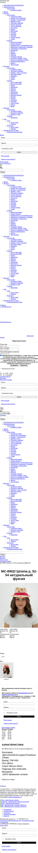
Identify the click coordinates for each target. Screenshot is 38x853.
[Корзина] (1, 168)
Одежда (9, 40)
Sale (5, 119)
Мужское (6, 108)
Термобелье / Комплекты (19, 48)
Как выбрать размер (8, 727)
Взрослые (10, 125)
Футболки (14, 100)
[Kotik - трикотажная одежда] (9, 803)
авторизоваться (24, 693)
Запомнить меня (7, 148)
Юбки (12, 106)
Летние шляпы (15, 37)
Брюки (13, 52)
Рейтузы (13, 55)
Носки (13, 79)
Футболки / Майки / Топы (19, 58)
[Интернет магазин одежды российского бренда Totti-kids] (14, 801)
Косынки (13, 34)
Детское (6, 13)
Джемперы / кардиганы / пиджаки (21, 47)
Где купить (7, 813)
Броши (13, 29)
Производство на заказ (11, 130)
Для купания (15, 64)
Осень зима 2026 (16, 82)
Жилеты (13, 97)
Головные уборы (16, 10)
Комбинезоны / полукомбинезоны (22, 45)
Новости (6, 816)
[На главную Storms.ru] (5, 163)
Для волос (14, 28)
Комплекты (14, 93)
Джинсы (13, 53)
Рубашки (13, 101)
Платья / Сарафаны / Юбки (19, 60)
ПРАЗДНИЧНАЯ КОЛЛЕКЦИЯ (14, 5)
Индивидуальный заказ (14, 132)
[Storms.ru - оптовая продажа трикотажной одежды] (3, 305)
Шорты (13, 63)
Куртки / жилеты (16, 44)
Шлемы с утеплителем (18, 20)
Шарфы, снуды (15, 21)
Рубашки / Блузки (16, 56)
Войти (2, 135)
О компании (7, 809)
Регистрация (5, 156)
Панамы (13, 32)
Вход (1, 380)
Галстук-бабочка (16, 26)
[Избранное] (2, 409)
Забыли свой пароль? (8, 159)
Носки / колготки (16, 24)
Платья (13, 98)
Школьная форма (16, 42)
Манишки (14, 76)
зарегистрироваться (9, 694)
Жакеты (13, 90)
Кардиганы (14, 92)
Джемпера (14, 87)
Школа (6, 12)
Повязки (13, 36)
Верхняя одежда (16, 95)
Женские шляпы (16, 74)
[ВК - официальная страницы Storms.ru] (13, 805)
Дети (8, 121)
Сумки (13, 39)
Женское (6, 66)
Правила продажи (9, 814)
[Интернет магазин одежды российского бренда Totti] (9, 800)
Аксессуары (11, 8)
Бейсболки (14, 31)
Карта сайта (4, 825)
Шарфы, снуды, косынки (19, 73)
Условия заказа (9, 811)
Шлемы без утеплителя (18, 18)
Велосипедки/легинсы (18, 61)
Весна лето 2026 (16, 84)
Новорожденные (9, 7)
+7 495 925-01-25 (5, 307)
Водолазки (14, 50)
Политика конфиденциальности (10, 820)
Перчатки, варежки (17, 23)
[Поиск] (1, 165)
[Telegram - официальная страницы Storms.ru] (13, 806)
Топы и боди (15, 103)
